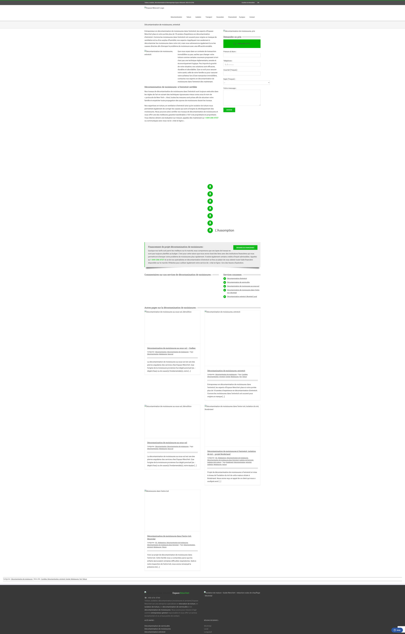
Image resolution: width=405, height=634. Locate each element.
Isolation (210, 464)
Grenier (227, 377)
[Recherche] (257, 17)
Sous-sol (170, 354)
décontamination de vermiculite (175, 607)
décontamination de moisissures (157, 610)
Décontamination (161, 352)
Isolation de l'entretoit (246, 460)
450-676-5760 (190, 2)
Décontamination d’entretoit (237, 278)
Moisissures (163, 354)
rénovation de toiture (187, 604)
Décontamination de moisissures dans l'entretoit (223, 460)
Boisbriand (229, 462)
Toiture (244, 377)
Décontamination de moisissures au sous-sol (243, 286)
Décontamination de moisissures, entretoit (226, 370)
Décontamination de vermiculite (238, 282)
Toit (240, 377)
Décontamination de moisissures (177, 352)
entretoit (222, 377)
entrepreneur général (159, 613)
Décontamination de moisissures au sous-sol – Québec (171, 348)
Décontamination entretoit (154, 632)
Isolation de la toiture (214, 462)
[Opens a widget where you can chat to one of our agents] (397, 630)
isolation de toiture (151, 607)
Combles (245, 374)
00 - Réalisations (220, 458)
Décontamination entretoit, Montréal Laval (242, 296)
